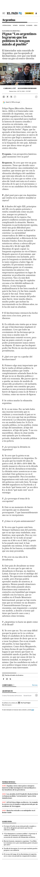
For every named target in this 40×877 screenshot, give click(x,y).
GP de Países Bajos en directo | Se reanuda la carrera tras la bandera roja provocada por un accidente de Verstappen (20, 804)
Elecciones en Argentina (11, 31)
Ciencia (36, 25)
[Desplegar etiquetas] (36, 695)
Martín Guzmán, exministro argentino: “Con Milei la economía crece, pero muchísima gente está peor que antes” (21, 842)
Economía (29, 25)
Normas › (35, 685)
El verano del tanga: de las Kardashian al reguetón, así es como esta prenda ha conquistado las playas (20, 855)
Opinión (15, 25)
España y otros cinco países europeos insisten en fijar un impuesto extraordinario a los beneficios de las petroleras (19, 788)
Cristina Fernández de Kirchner (12, 695)
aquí (32, 710)
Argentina (8, 20)
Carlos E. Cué (10, 88)
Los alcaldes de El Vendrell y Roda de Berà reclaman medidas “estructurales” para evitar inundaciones (20, 796)
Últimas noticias (8, 782)
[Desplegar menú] (4, 13)
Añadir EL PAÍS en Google (13, 102)
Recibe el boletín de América (14, 675)
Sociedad (22, 25)
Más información (6, 705)
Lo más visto (7, 821)
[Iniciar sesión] (36, 13)
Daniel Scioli (27, 695)
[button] (20, 74)
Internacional (6, 25)
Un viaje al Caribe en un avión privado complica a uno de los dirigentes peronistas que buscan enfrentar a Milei (20, 828)
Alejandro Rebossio (27, 88)
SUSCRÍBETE (29, 13)
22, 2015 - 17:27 (24, 91)
